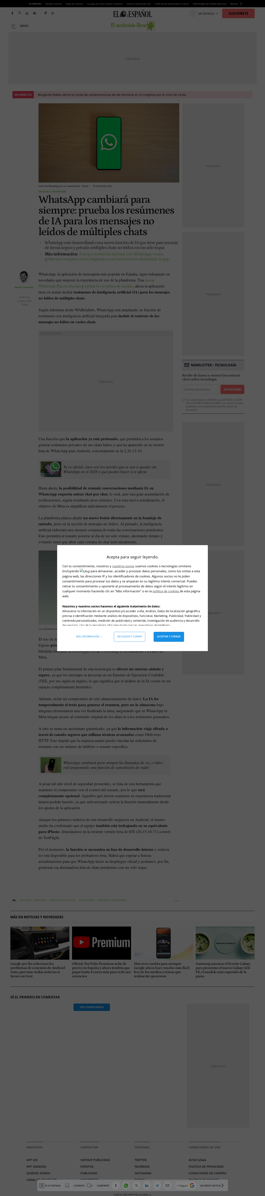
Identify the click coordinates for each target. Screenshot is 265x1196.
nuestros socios (123, 566)
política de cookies (166, 591)
